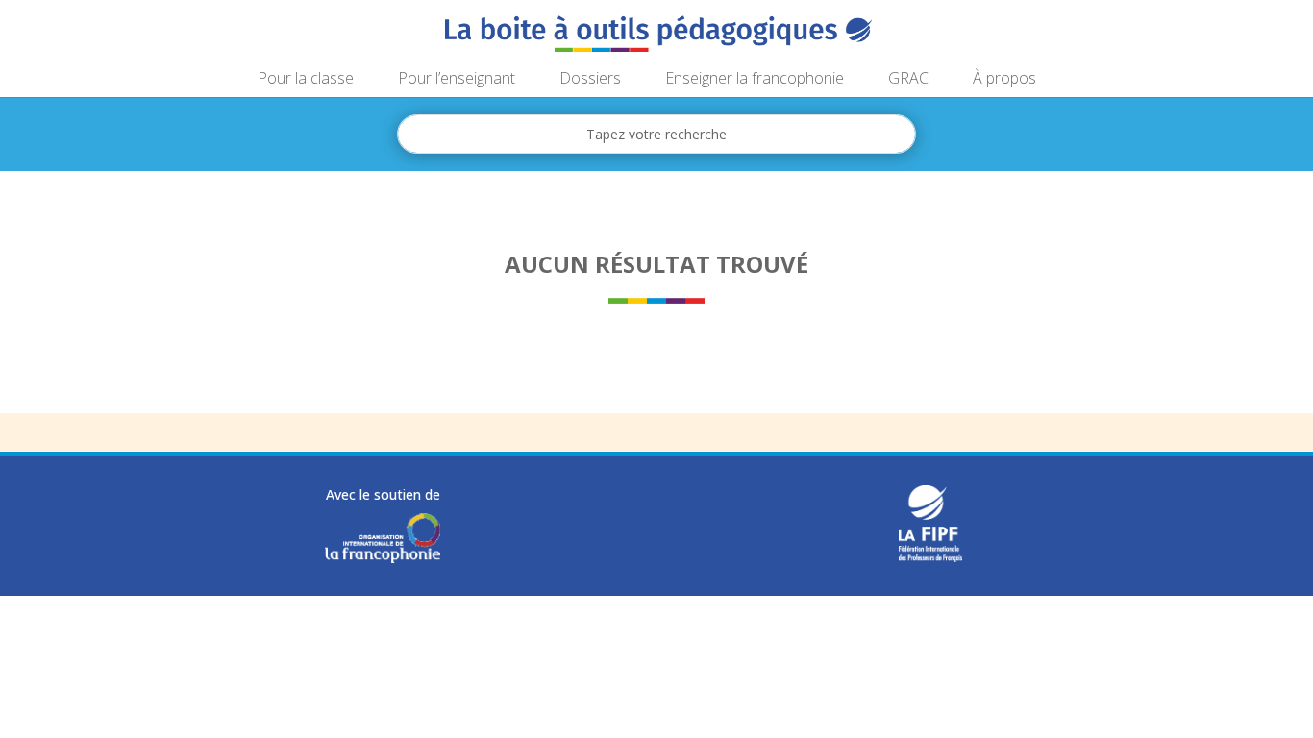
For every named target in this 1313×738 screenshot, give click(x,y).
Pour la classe (306, 79)
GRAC (908, 79)
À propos (1004, 79)
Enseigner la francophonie (754, 79)
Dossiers (590, 79)
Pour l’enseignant (456, 79)
